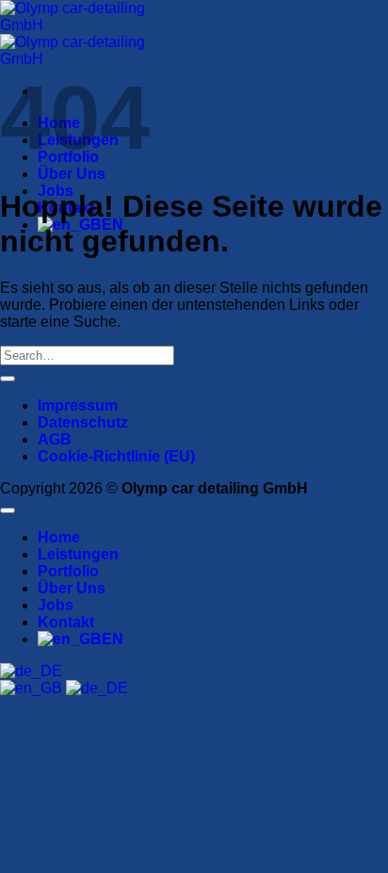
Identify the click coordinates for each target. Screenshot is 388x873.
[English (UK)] (33, 688)
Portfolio (68, 571)
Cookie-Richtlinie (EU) (116, 456)
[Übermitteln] (7, 378)
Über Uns (71, 174)
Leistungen (78, 554)
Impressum (78, 405)
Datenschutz (83, 422)
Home (59, 537)
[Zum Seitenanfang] (7, 510)
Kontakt (66, 622)
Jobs (55, 605)
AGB (55, 439)
